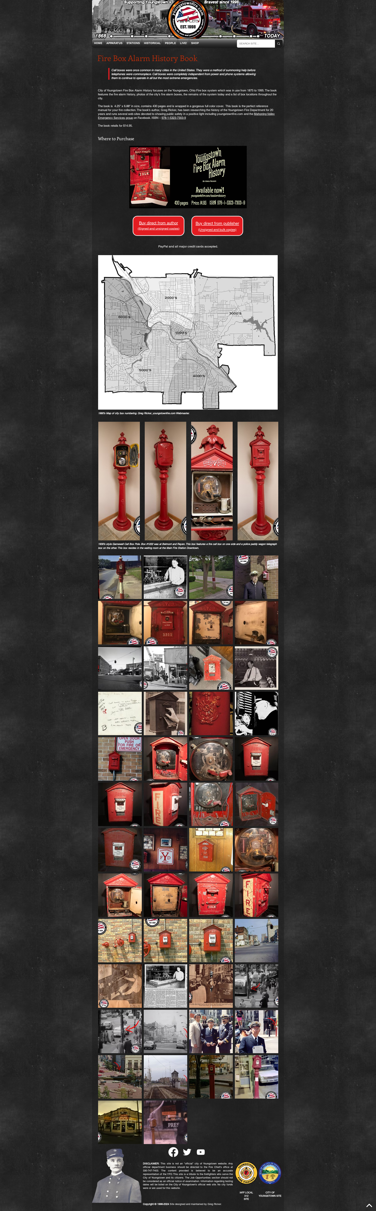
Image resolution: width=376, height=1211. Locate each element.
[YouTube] (201, 1152)
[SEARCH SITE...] (278, 44)
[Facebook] (173, 1152)
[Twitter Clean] (187, 1152)
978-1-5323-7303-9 (174, 117)
